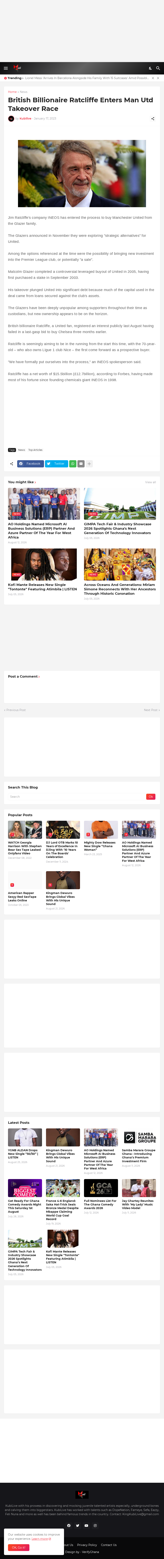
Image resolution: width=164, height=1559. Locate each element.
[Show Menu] (5, 68)
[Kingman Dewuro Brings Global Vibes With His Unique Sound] (63, 1137)
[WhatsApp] (72, 463)
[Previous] (153, 78)
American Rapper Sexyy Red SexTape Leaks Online (22, 896)
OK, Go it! (18, 1547)
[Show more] (89, 463)
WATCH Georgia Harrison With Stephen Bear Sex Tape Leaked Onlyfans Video (25, 848)
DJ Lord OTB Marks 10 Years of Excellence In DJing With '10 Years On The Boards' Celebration (62, 850)
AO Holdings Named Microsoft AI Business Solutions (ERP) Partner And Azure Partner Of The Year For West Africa (41, 530)
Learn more (40, 1539)
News (23, 92)
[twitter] (77, 1525)
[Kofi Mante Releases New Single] (63, 1239)
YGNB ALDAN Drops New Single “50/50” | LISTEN (23, 1153)
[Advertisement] (82, 31)
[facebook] (68, 1525)
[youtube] (86, 1525)
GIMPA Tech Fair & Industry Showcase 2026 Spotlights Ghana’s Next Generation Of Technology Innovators (117, 528)
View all (150, 482)
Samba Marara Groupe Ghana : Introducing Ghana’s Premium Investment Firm (138, 1155)
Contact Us (109, 1545)
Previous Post (16, 710)
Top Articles (35, 449)
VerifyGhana (90, 1552)
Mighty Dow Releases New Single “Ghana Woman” (99, 846)
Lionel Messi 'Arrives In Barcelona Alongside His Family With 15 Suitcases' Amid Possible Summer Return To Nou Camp (87, 78)
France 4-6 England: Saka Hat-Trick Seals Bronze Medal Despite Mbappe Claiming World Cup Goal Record (62, 1210)
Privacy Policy (87, 1545)
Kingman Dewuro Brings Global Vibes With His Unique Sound (60, 898)
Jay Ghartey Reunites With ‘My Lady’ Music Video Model (137, 1204)
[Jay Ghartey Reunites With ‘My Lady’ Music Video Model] (139, 1188)
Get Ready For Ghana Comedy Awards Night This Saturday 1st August (24, 1206)
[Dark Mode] (150, 68)
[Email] (81, 463)
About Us (66, 1545)
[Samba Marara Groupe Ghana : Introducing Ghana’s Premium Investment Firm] (139, 1137)
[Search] (158, 68)
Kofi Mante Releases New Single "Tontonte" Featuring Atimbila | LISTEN (42, 587)
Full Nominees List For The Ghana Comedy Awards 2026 (100, 1204)
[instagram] (95, 1525)
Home (12, 92)
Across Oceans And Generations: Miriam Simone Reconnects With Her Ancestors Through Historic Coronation (120, 589)
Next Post (151, 710)
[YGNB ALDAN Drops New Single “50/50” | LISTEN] (25, 1137)
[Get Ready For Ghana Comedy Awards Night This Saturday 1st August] (25, 1188)
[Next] (158, 78)
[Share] (153, 119)
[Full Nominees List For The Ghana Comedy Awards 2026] (101, 1188)
